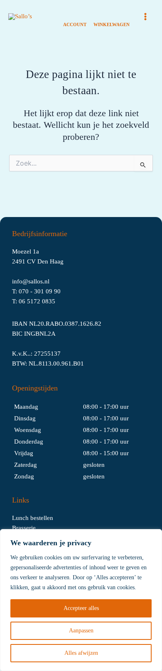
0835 (48, 301)
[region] (81, 600)
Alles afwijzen (81, 653)
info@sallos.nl (30, 281)
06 (23, 301)
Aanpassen (81, 630)
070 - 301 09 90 (40, 291)
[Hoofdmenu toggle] (145, 16)
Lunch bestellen (32, 518)
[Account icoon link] (74, 17)
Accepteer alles (81, 608)
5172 (34, 301)
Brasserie (24, 528)
